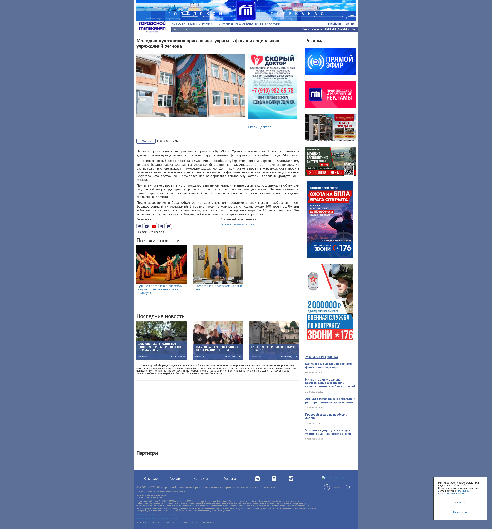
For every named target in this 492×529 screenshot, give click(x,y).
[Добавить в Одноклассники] (169, 226)
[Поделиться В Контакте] (139, 226)
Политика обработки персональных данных (155, 514)
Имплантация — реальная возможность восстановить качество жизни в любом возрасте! (330, 383)
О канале (151, 478)
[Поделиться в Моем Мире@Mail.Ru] (176, 226)
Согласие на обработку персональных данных (156, 518)
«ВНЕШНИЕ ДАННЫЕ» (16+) (339, 29)
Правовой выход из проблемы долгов (326, 416)
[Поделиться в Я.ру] (183, 226)
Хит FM (350, 23)
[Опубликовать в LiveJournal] (161, 226)
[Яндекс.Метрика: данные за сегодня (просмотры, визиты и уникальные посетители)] (333, 477)
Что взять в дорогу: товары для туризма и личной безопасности (328, 432)
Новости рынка (321, 356)
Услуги (175, 478)
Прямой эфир (334, 23)
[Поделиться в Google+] (147, 226)
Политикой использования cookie (453, 492)
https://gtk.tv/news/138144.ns (238, 224)
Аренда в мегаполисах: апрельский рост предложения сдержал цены (330, 400)
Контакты (201, 478)
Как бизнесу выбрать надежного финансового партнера (328, 365)
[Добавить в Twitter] (154, 226)
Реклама (229, 478)
